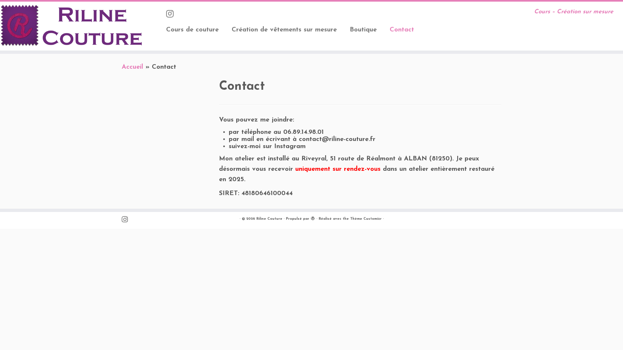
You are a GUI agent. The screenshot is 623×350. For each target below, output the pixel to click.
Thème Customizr (366, 219)
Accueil (132, 67)
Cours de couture (192, 30)
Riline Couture (269, 219)
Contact (402, 30)
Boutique (363, 30)
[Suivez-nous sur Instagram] (172, 14)
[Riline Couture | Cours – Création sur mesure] (72, 26)
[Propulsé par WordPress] (313, 218)
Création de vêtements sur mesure (284, 30)
